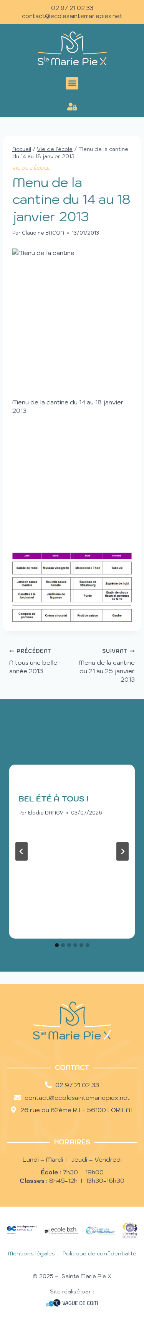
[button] (72, 83)
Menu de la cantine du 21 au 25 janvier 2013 (107, 665)
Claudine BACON (43, 233)
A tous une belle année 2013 (33, 661)
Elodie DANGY (45, 813)
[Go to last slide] (21, 851)
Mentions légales (31, 1253)
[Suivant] (122, 851)
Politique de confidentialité (99, 1253)
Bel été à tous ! (53, 799)
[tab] (57, 945)
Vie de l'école (31, 168)
